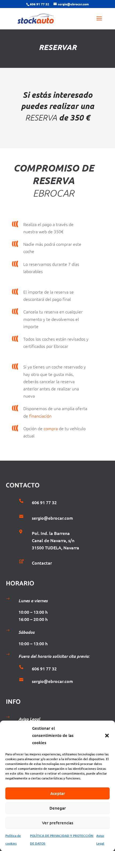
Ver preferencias (57, 822)
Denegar (57, 808)
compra (51, 428)
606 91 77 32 (39, 4)
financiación (40, 416)
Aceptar (57, 793)
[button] (107, 735)
